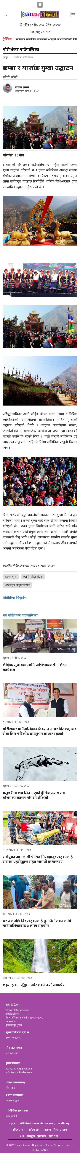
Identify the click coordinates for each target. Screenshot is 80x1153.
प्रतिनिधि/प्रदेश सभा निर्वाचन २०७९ (36, 1123)
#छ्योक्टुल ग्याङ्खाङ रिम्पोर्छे (17, 585)
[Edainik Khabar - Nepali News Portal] (40, 17)
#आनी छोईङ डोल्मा (33, 577)
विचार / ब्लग (60, 1129)
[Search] (5, 14)
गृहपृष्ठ (5, 57)
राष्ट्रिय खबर (35, 1129)
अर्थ (22, 1136)
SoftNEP (44, 1150)
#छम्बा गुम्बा (11, 577)
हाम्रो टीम (53, 1136)
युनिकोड (41, 1136)
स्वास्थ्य (47, 1129)
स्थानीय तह (63, 1123)
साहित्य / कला (18, 1129)
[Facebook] (40, 4)
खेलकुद (31, 1136)
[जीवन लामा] (7, 88)
